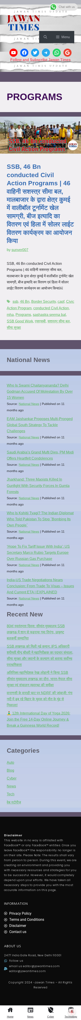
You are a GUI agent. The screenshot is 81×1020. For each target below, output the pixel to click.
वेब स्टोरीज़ (14, 802)
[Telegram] (46, 53)
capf (61, 301)
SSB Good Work (20, 321)
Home (10, 1016)
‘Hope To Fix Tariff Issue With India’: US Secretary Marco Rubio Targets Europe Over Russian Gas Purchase (38, 553)
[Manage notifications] (71, 1011)
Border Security (43, 301)
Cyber (50, 1016)
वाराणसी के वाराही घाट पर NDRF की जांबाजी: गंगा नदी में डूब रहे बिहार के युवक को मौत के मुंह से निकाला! (39, 699)
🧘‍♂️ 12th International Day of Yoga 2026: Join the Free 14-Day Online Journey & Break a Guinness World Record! (38, 719)
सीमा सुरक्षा (14, 327)
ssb (15, 301)
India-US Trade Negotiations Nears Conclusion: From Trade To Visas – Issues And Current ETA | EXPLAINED (40, 586)
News (30, 1016)
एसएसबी (40, 321)
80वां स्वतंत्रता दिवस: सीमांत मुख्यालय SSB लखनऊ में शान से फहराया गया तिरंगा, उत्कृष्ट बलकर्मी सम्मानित (36, 632)
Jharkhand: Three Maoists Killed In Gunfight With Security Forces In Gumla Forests (38, 485)
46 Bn (24, 301)
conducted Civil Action (51, 308)
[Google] (67, 53)
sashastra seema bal (49, 315)
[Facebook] (24, 53)
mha (10, 315)
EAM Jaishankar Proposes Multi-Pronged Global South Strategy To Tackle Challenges (40, 425)
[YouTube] (13, 53)
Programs (23, 315)
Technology (71, 1016)
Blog (10, 770)
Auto (10, 762)
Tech (10, 794)
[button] (45, 37)
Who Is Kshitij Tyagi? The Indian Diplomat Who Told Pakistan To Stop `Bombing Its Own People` (40, 519)
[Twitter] (35, 53)
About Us (12, 946)
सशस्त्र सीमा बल (58, 321)
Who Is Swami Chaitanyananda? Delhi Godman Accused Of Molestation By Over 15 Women (40, 391)
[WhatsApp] (57, 53)
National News (29, 404)
